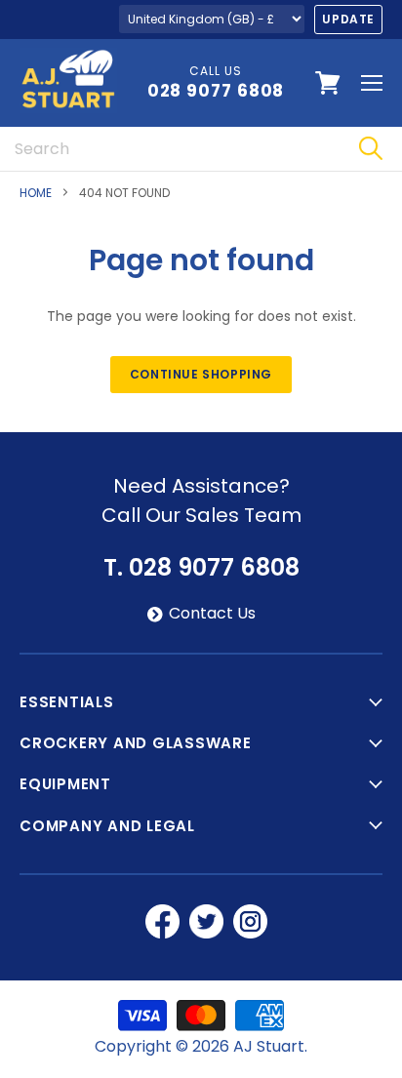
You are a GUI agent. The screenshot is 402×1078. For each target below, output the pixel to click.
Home (36, 193)
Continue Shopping (201, 374)
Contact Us (212, 613)
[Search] (370, 149)
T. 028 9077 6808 (201, 567)
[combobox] (169, 149)
